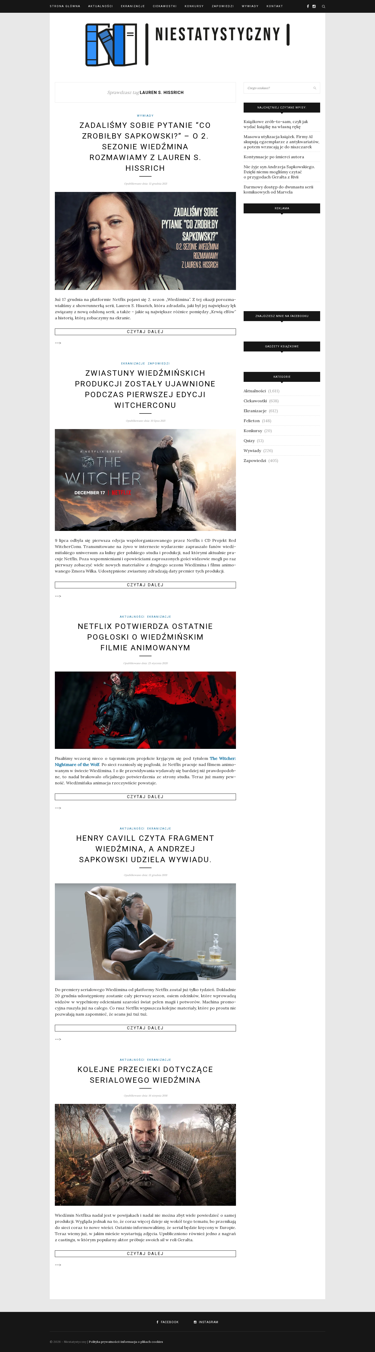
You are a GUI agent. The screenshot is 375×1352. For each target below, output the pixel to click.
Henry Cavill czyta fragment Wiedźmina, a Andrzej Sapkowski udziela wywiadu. (145, 849)
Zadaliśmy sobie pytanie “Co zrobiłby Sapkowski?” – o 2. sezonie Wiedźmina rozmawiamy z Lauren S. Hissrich (145, 147)
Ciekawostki (165, 6)
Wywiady (250, 6)
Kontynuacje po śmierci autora (274, 156)
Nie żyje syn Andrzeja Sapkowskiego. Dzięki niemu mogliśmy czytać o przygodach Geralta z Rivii (279, 171)
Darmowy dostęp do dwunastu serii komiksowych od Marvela (278, 189)
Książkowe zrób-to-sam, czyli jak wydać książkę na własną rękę (276, 124)
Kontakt (275, 6)
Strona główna (65, 6)
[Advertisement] (282, 261)
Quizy (249, 440)
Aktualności (100, 6)
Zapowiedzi (223, 6)
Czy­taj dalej (145, 331)
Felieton (252, 420)
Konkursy (194, 6)
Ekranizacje (133, 6)
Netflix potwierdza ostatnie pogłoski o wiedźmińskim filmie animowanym (145, 637)
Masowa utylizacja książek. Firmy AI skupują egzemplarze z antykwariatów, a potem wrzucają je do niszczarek (281, 141)
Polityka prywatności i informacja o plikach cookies (126, 1342)
